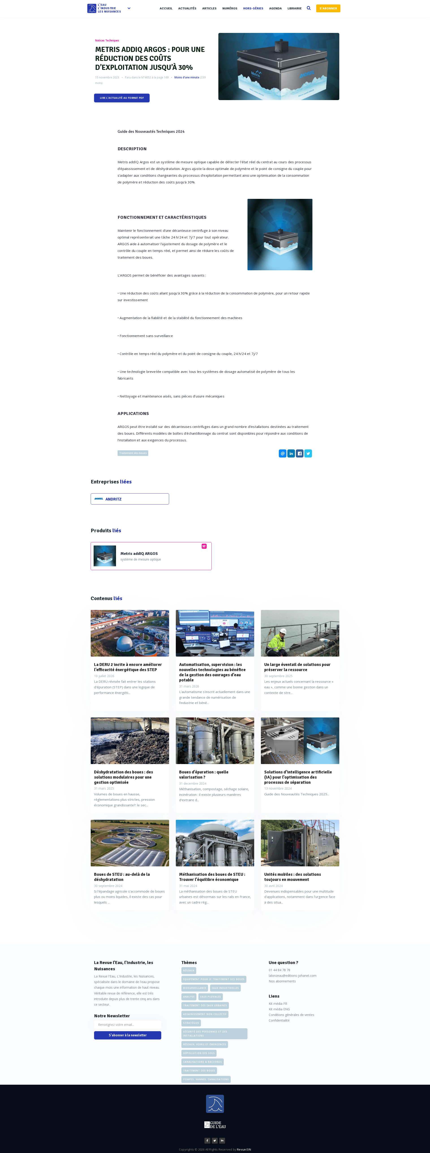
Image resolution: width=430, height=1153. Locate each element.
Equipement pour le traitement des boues (214, 979)
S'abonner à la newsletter (128, 1035)
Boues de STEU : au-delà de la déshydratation (122, 877)
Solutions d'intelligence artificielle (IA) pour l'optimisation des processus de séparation (298, 777)
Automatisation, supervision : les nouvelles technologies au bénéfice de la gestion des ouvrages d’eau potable (212, 672)
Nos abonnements (282, 981)
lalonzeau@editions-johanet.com (292, 975)
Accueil (166, 8)
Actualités (187, 8)
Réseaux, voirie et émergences (204, 1044)
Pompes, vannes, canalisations (206, 1079)
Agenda (275, 8)
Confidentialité (279, 1020)
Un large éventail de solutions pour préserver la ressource (297, 667)
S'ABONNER (328, 8)
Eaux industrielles (225, 988)
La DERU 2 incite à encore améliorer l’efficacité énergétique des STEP (128, 667)
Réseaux (188, 970)
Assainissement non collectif (205, 1014)
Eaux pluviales (210, 996)
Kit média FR (278, 1003)
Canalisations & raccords (202, 1061)
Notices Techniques (107, 40)
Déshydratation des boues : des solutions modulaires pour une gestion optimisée (123, 777)
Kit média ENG (279, 1009)
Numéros (229, 8)
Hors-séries (253, 8)
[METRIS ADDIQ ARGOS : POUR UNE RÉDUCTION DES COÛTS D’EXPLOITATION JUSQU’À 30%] (278, 66)
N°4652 (146, 77)
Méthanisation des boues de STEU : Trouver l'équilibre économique (212, 877)
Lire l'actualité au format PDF (122, 98)
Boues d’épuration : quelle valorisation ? (203, 775)
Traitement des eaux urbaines (205, 1005)
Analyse (189, 996)
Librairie (295, 8)
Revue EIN (244, 1149)
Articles (209, 8)
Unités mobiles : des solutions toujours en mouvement (292, 877)
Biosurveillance (194, 988)
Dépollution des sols (199, 1053)
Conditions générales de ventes (291, 1015)
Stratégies (191, 1022)
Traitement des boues (133, 453)
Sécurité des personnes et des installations (205, 1033)
